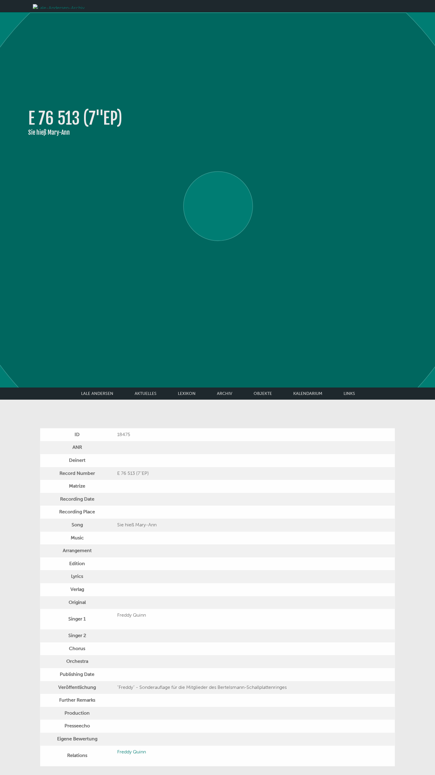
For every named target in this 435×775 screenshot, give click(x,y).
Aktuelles (146, 393)
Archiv (224, 393)
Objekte (263, 393)
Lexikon (187, 393)
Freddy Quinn (131, 752)
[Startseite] (59, 6)
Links (349, 393)
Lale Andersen (97, 393)
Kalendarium (307, 393)
